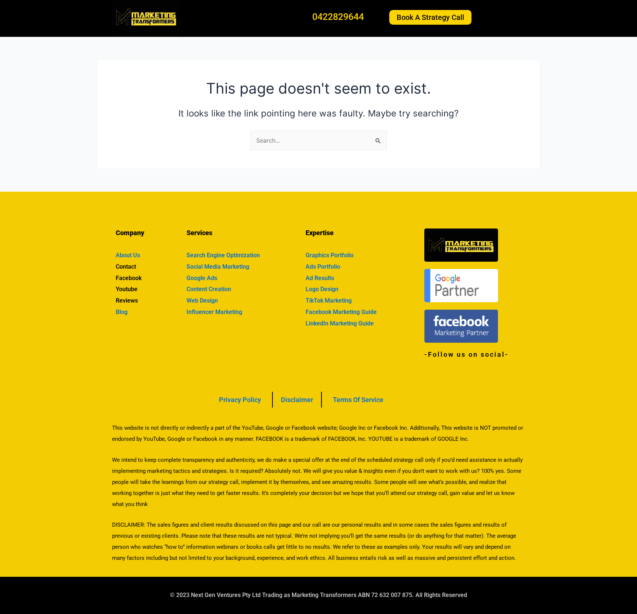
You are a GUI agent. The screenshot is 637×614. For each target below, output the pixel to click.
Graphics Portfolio (330, 255)
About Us (128, 255)
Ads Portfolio (323, 266)
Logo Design (322, 289)
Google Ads (202, 278)
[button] (505, 17)
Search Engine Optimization (223, 255)
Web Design (202, 300)
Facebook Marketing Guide (341, 311)
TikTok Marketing (329, 300)
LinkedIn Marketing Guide (340, 323)
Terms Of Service (358, 400)
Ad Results (320, 278)
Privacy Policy (240, 400)
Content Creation (209, 289)
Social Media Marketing (218, 266)
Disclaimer (297, 400)
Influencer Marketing (214, 311)
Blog (122, 311)
